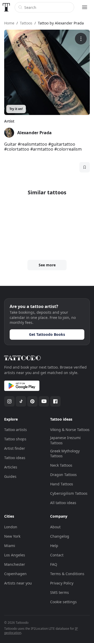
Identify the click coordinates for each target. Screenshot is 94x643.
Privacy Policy (61, 583)
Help (54, 545)
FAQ (53, 564)
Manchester (14, 564)
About (55, 526)
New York (12, 536)
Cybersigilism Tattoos (68, 493)
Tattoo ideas (14, 457)
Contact (56, 554)
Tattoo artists (15, 429)
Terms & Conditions (67, 573)
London (10, 526)
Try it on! (16, 109)
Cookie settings (63, 601)
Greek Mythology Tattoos (65, 453)
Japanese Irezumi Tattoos (65, 440)
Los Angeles (14, 554)
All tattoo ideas (63, 502)
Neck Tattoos (61, 465)
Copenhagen (15, 573)
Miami (9, 545)
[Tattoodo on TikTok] (21, 401)
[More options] (81, 38)
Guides (10, 476)
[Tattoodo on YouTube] (44, 401)
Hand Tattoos (61, 483)
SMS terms (59, 592)
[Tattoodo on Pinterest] (32, 401)
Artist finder (14, 448)
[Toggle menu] (84, 7)
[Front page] (6, 7)
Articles (10, 467)
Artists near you (18, 583)
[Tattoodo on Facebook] (55, 401)
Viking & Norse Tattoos (70, 429)
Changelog (59, 536)
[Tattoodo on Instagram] (9, 401)
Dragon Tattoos (63, 474)
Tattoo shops (15, 438)
